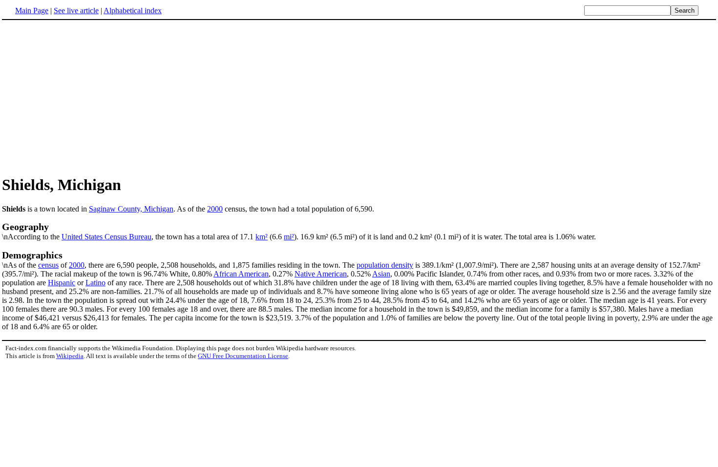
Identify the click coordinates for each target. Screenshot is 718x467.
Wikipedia (70, 356)
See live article (76, 10)
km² (261, 237)
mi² (289, 237)
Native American (321, 274)
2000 (215, 209)
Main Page (31, 10)
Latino (95, 282)
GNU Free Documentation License (243, 356)
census (48, 265)
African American (241, 274)
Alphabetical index (133, 10)
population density (385, 265)
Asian (381, 274)
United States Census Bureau (106, 237)
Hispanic (61, 282)
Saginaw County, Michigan (131, 209)
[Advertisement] (84, 97)
